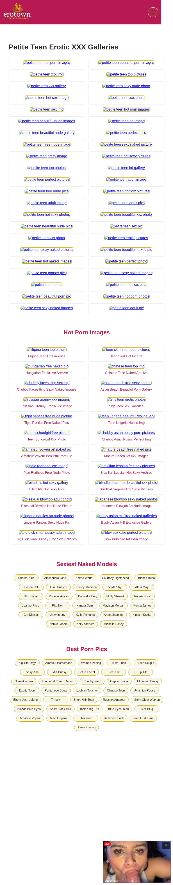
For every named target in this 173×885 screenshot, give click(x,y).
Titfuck (55, 699)
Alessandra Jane (55, 578)
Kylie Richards (85, 614)
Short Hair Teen (84, 699)
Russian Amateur (114, 699)
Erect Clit (113, 672)
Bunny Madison (86, 587)
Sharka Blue (26, 578)
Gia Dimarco (58, 587)
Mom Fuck (119, 663)
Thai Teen (85, 718)
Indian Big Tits (89, 709)
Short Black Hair (60, 709)
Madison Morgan (113, 605)
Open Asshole (24, 681)
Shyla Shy (114, 587)
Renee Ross (142, 596)
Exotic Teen (27, 690)
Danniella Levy (87, 596)
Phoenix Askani (59, 596)
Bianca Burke (147, 578)
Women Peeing (91, 663)
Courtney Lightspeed (115, 578)
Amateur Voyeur (30, 718)
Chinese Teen (116, 690)
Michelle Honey (114, 624)
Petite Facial (86, 672)
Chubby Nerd (92, 681)
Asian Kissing (86, 727)
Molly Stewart (115, 596)
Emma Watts (84, 578)
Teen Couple (146, 663)
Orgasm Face (119, 681)
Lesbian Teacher (87, 690)
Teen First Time (143, 718)
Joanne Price (30, 605)
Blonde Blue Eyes (29, 709)
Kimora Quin (85, 605)
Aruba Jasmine (113, 614)
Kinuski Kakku (141, 614)
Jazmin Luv (57, 614)
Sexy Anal (32, 672)
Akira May (141, 587)
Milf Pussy (59, 672)
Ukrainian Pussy (148, 681)
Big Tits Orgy (27, 663)
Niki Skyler (31, 596)
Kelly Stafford (85, 624)
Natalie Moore (59, 624)
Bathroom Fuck (114, 718)
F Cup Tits (141, 672)
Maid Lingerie (58, 718)
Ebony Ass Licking (25, 699)
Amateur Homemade (58, 663)
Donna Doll (31, 587)
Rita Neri (57, 605)
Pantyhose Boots (56, 690)
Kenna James (142, 605)
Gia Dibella (31, 614)
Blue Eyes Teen (118, 709)
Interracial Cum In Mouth (58, 681)
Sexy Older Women (147, 699)
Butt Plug (147, 709)
